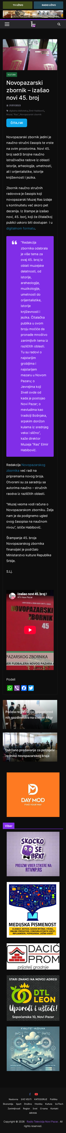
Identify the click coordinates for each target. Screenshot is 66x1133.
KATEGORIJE (40, 1099)
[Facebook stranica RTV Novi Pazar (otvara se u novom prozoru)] (30, 1094)
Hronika (38, 1104)
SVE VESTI (26, 1099)
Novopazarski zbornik (31, 114)
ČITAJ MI (17, 123)
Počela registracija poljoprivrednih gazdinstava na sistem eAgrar (29, 714)
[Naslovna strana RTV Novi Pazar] (33, 24)
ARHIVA (33, 1113)
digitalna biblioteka (18, 110)
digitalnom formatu (20, 228)
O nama (44, 1108)
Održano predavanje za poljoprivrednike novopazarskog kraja (30, 750)
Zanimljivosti (14, 1108)
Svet (35, 1108)
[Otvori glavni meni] (7, 24)
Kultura (12, 75)
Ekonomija (8, 1104)
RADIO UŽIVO (49, 5)
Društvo (28, 1104)
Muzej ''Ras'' (12, 114)
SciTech (59, 1104)
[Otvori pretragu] (59, 24)
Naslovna (13, 1099)
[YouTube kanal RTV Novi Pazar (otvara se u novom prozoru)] (36, 1094)
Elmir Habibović (36, 110)
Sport (18, 1104)
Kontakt (54, 1108)
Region (26, 1108)
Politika (53, 1099)
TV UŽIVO (18, 5)
